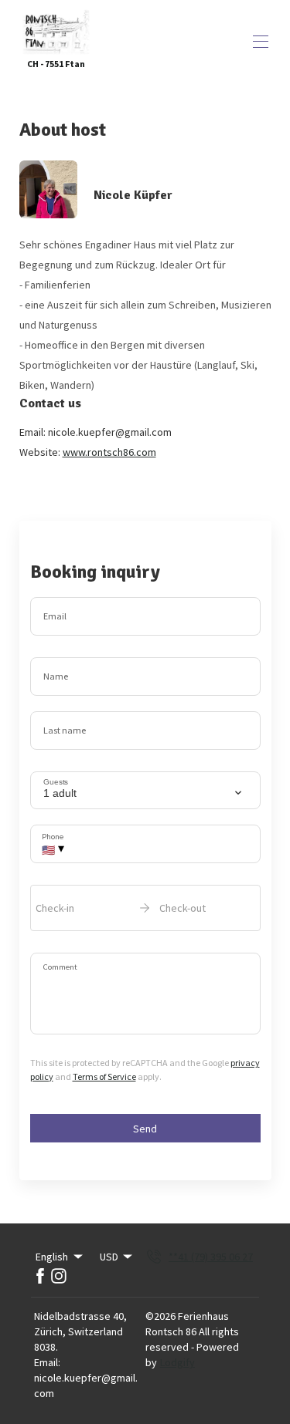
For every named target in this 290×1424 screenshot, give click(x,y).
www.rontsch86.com (109, 452)
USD (109, 1257)
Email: (47, 1362)
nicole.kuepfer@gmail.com (86, 1385)
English (52, 1257)
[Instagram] (58, 1276)
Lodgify (177, 1362)
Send (145, 1128)
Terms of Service (104, 1076)
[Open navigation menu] (260, 41)
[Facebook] (40, 1276)
